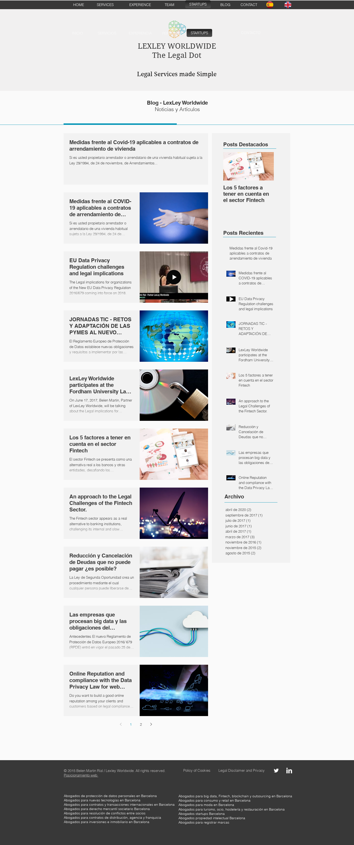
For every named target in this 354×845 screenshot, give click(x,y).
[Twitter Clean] (276, 770)
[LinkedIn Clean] (289, 770)
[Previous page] (120, 724)
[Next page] (151, 724)
